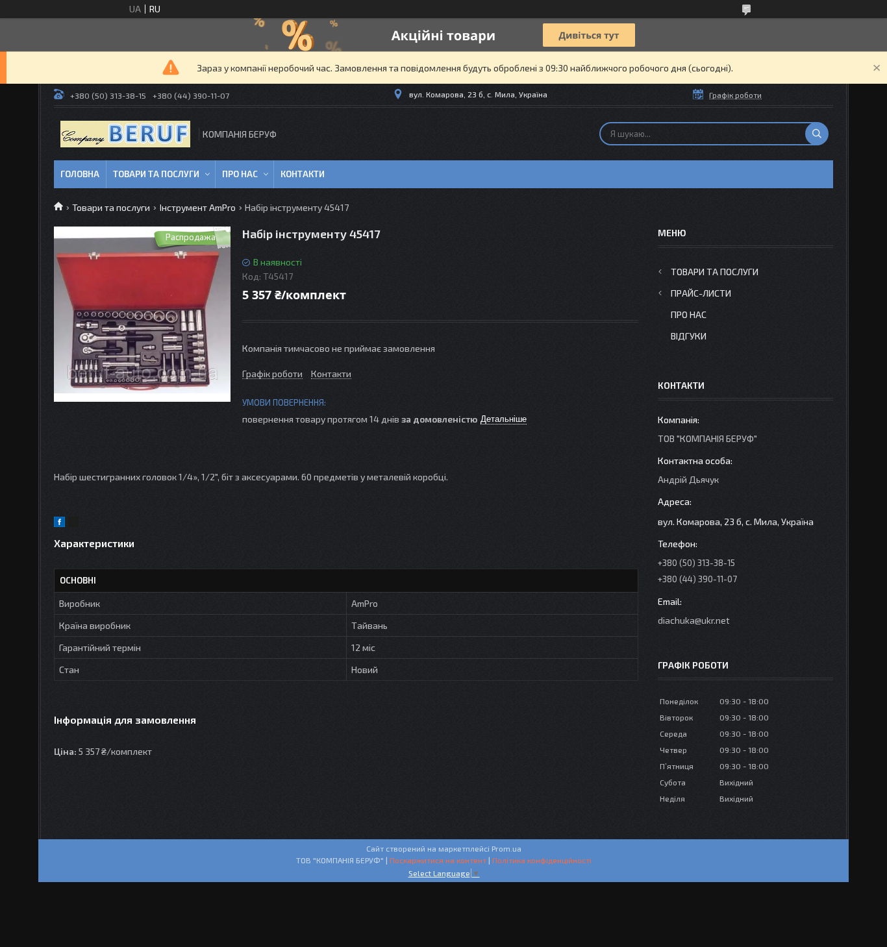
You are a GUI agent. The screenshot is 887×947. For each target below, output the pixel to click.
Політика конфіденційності (542, 860)
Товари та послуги (156, 174)
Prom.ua (506, 848)
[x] (73, 523)
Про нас (240, 174)
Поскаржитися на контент (438, 860)
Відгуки (688, 335)
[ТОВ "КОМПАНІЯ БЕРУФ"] (125, 134)
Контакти (303, 174)
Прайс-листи (701, 293)
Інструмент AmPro (198, 207)
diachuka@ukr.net (694, 620)
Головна (79, 174)
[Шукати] (817, 133)
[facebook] (59, 523)
